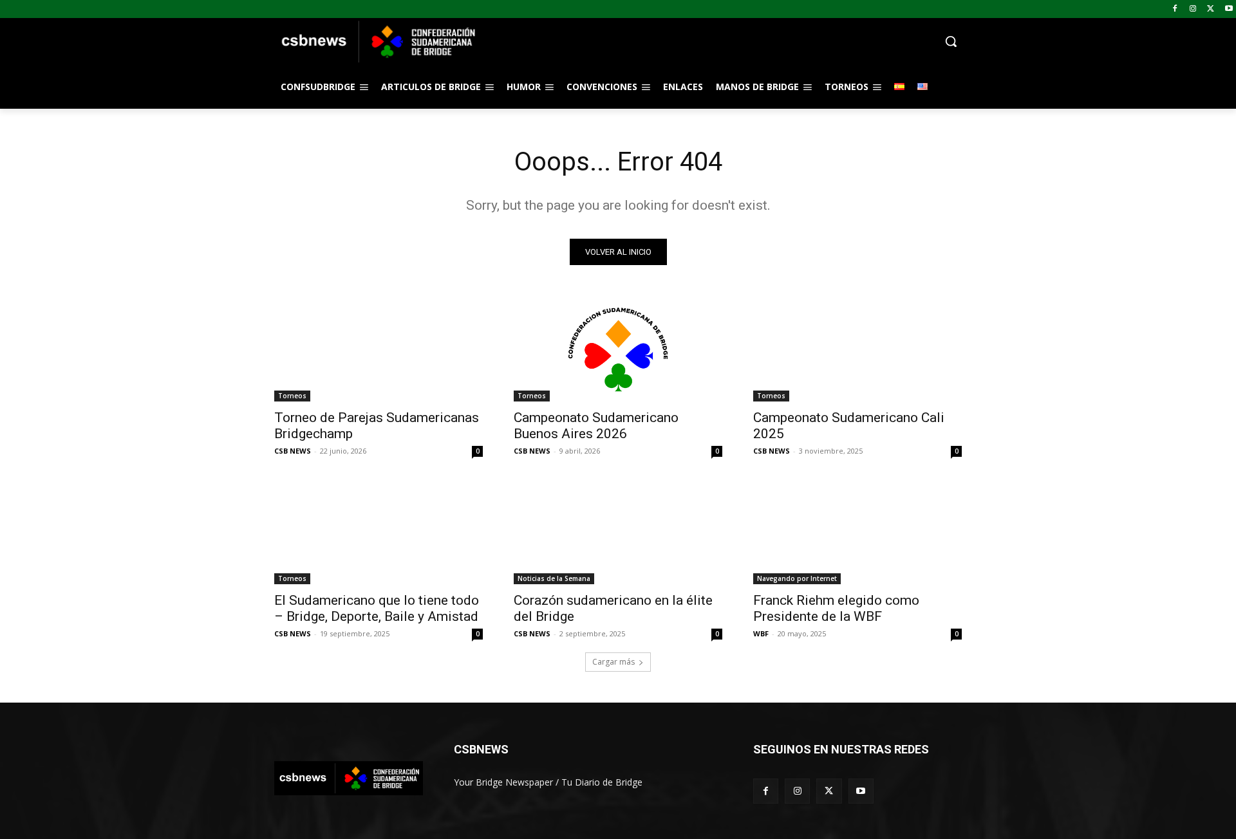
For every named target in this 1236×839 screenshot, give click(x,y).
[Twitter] (1210, 9)
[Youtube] (1228, 9)
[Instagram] (1193, 9)
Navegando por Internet (797, 578)
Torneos (292, 395)
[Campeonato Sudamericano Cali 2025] (857, 349)
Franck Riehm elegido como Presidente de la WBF (836, 608)
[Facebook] (1175, 9)
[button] (721, 41)
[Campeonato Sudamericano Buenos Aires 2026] (618, 349)
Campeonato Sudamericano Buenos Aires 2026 (596, 425)
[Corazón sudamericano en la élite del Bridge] (618, 532)
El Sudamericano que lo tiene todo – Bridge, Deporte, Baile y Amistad (376, 608)
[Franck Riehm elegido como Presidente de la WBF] (857, 532)
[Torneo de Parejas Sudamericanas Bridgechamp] (378, 349)
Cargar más (613, 661)
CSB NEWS (292, 451)
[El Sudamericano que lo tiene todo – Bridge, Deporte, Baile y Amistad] (378, 532)
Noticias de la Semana (554, 578)
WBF (761, 633)
